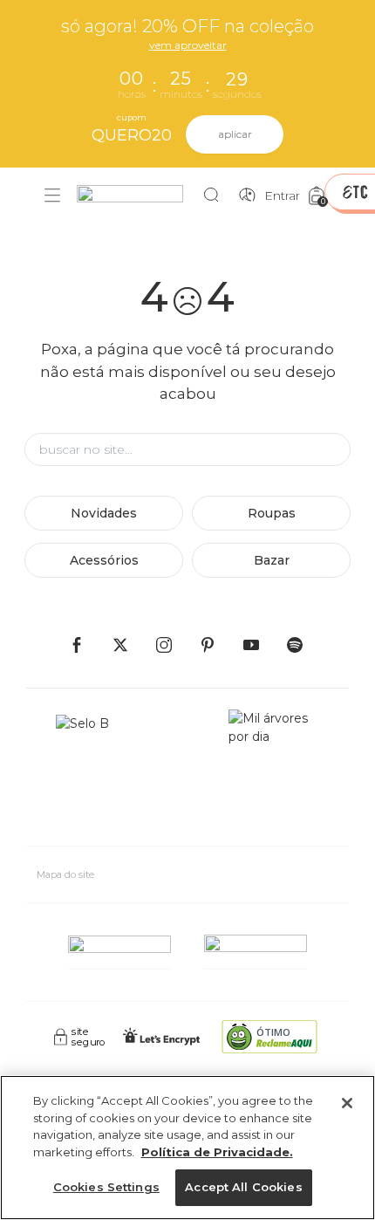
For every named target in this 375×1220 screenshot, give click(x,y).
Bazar (272, 560)
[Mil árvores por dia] (273, 770)
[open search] (216, 195)
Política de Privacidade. (217, 1152)
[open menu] (52, 195)
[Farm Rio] (139, 196)
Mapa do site (65, 874)
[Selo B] (90, 770)
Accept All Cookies (243, 1187)
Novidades (104, 513)
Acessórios (104, 560)
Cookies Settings (106, 1187)
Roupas (272, 513)
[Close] (347, 1103)
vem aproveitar (188, 44)
